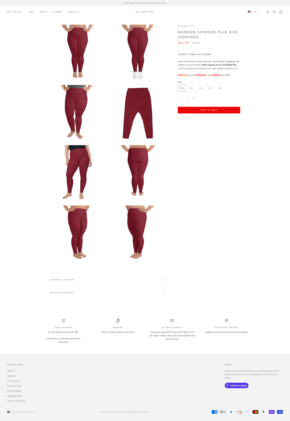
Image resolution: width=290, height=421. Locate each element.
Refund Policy (14, 391)
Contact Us (13, 380)
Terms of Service (16, 401)
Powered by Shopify (137, 412)
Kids (31, 11)
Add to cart (209, 110)
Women (57, 11)
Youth (43, 11)
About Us (73, 11)
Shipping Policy (15, 396)
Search (11, 370)
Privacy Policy (14, 385)
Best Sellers (15, 11)
